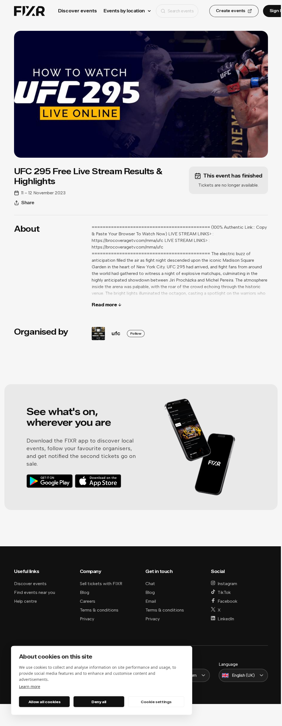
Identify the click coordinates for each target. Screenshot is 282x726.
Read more (104, 304)
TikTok (224, 592)
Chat (150, 583)
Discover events (77, 10)
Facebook (227, 601)
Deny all (98, 702)
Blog (84, 592)
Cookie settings (156, 702)
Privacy (87, 618)
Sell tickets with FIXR (101, 583)
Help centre (25, 601)
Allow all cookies (44, 702)
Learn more (29, 686)
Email (150, 601)
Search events (181, 10)
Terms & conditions (99, 610)
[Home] (29, 11)
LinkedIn (226, 618)
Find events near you (34, 592)
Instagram (227, 583)
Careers (87, 601)
